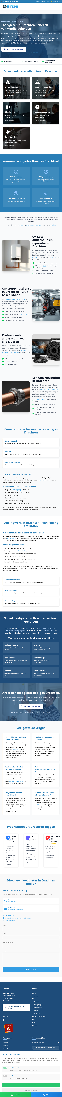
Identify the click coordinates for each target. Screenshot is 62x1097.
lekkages (11, 781)
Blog (33, 1019)
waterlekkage (47, 628)
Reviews (34, 1025)
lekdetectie (15, 353)
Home (4, 12)
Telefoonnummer (8, 942)
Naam (4, 925)
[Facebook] (4, 1020)
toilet (18, 299)
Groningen (38, 225)
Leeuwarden (30, 225)
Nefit (44, 266)
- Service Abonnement (39, 1016)
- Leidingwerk (36, 1013)
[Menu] (57, 6)
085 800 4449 (9, 998)
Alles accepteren (31, 1085)
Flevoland (5, 1045)
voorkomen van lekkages (49, 389)
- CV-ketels (35, 1002)
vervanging (53, 257)
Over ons (35, 996)
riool (24, 299)
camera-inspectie (24, 314)
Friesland (53, 225)
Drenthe (5, 1043)
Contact (34, 1022)
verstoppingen (41, 480)
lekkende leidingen (22, 551)
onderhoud (36, 257)
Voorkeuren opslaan (31, 1090)
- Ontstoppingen (37, 1005)
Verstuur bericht (31, 969)
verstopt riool (48, 631)
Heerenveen (21, 225)
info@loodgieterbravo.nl (12, 1001)
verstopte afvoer (10, 299)
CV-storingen (20, 781)
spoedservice (17, 749)
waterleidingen (12, 538)
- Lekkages (35, 1010)
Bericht (5, 951)
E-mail (4, 934)
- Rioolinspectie (37, 1008)
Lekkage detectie (40, 400)
